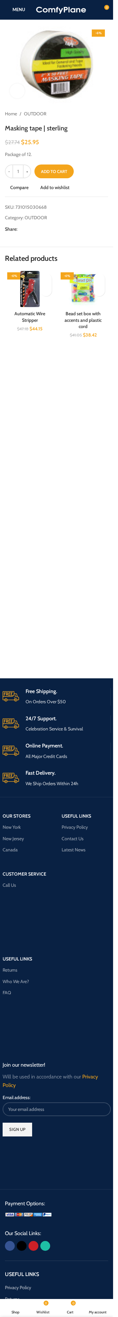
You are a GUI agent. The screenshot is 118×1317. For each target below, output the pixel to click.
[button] (46, 290)
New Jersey (13, 839)
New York (12, 827)
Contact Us (73, 839)
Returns (10, 970)
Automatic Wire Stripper (29, 317)
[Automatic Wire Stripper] (30, 288)
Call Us (9, 885)
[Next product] (104, 114)
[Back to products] (96, 114)
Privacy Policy (75, 827)
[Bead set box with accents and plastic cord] (83, 288)
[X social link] (29, 229)
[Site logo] (61, 9)
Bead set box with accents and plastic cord (83, 320)
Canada (10, 850)
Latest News (74, 850)
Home (11, 114)
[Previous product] (88, 114)
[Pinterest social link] (37, 229)
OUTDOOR (35, 114)
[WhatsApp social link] (45, 229)
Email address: (16, 1097)
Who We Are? (16, 981)
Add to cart (54, 171)
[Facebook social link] (21, 229)
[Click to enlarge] (17, 91)
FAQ (7, 993)
